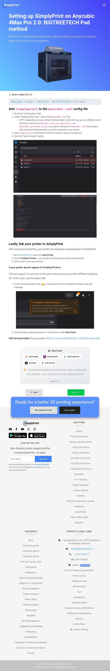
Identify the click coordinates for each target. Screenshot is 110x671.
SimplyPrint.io (26, 255)
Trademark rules (79, 581)
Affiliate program (31, 604)
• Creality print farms (80, 452)
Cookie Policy (79, 624)
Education (79, 474)
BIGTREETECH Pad (61, 101)
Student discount (31, 594)
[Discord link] (10, 429)
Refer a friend (31, 599)
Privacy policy (79, 575)
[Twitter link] (28, 429)
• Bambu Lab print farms (80, 442)
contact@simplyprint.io (82, 549)
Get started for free (43, 410)
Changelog (31, 631)
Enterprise (79, 506)
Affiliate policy (79, 586)
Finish (74, 392)
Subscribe (43, 459)
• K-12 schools (80, 479)
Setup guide (16, 101)
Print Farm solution (79, 436)
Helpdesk (31, 615)
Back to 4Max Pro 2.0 (21, 94)
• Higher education (80, 485)
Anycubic (29, 101)
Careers (80, 565)
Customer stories (31, 556)
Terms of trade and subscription (79, 570)
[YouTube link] (22, 429)
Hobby (79, 431)
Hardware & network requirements (31, 642)
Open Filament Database (31, 578)
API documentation (31, 621)
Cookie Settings (80, 629)
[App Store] (37, 435)
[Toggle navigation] (104, 5)
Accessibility (79, 597)
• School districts (80, 490)
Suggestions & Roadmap (31, 626)
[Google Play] (18, 435)
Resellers (79, 522)
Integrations (30, 572)
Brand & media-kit (30, 588)
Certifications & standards (79, 613)
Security (79, 618)
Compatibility (31, 637)
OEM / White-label (79, 517)
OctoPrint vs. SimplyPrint (31, 583)
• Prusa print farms (80, 447)
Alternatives (30, 567)
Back (35, 392)
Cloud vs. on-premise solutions (30, 648)
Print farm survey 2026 (31, 561)
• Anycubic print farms (80, 458)
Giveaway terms (79, 602)
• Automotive (80, 512)
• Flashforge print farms (80, 469)
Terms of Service (42, 464)
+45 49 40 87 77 (82, 554)
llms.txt (30, 653)
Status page (30, 610)
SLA (79, 592)
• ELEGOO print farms (80, 463)
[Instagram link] (34, 429)
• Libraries (80, 495)
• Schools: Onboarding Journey (80, 501)
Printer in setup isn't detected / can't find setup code (73, 338)
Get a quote (70, 410)
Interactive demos (31, 551)
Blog (31, 540)
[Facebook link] (16, 429)
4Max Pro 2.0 (43, 101)
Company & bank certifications (79, 608)
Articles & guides (31, 545)
